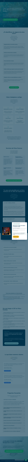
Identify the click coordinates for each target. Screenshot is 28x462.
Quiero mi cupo (16, 236)
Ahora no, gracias (15, 238)
